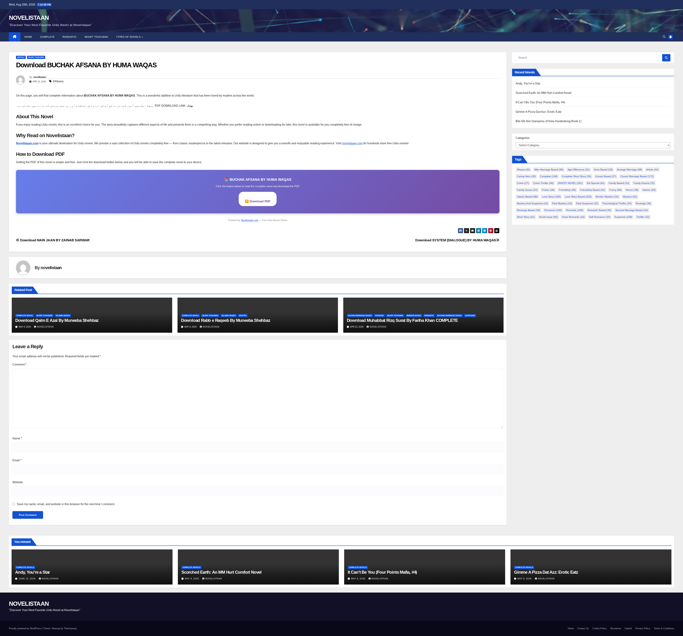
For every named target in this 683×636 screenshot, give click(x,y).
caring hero (526, 176)
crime (523, 183)
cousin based (605, 176)
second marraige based (631, 210)
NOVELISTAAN (29, 17)
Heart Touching (96, 36)
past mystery (562, 203)
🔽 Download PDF (257, 201)
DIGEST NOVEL (570, 183)
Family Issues (527, 189)
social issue (548, 217)
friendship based (592, 189)
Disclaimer (615, 628)
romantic (574, 210)
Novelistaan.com (27, 143)
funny (615, 189)
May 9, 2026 (192, 578)
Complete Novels (25, 567)
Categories (523, 137)
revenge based (528, 210)
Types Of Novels (128, 36)
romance (553, 210)
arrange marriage (629, 169)
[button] (664, 36)
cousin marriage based (360, 315)
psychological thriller (617, 203)
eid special (596, 183)
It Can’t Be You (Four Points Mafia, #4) (540, 102)
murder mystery (607, 196)
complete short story (576, 176)
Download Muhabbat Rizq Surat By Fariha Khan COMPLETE (402, 320)
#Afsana (58, 81)
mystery (630, 196)
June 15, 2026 (27, 578)
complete (549, 176)
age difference (579, 169)
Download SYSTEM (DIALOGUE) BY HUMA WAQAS (455, 240)
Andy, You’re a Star (528, 83)
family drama (644, 183)
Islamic (649, 189)
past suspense (587, 203)
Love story (551, 196)
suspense (470, 315)
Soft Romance (599, 217)
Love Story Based (578, 196)
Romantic (69, 36)
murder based (414, 315)
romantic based (599, 210)
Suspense (623, 217)
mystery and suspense (532, 203)
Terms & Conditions (664, 628)
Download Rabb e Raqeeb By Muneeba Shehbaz (225, 320)
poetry (243, 315)
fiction (548, 189)
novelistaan (39, 77)
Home (28, 36)
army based (603, 169)
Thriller (643, 217)
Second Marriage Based (449, 315)
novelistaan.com (352, 143)
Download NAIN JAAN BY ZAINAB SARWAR (54, 240)
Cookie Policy (599, 628)
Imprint (628, 628)
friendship (567, 189)
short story (526, 217)
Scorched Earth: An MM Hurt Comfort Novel (544, 92)
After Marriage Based (548, 169)
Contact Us (583, 628)
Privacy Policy (642, 628)
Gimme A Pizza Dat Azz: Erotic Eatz (539, 111)
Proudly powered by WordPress (25, 628)
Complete (47, 36)
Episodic (379, 315)
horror (632, 189)
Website (17, 482)
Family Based (619, 183)
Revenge (643, 203)
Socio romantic (573, 217)
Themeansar (70, 628)
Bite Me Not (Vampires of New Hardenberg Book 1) (548, 121)
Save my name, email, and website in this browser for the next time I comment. (66, 504)
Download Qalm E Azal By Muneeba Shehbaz (57, 320)
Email (17, 460)
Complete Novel (24, 315)
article (21, 57)
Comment (19, 364)
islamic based (63, 315)
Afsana (523, 169)
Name (17, 438)
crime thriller (543, 183)
